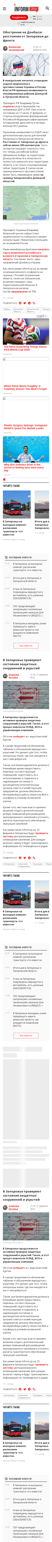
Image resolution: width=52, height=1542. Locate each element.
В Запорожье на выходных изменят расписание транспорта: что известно (14, 528)
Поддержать (19, 17)
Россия (46, 309)
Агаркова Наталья (14, 676)
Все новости (26, 645)
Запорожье (9, 863)
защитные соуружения (23, 865)
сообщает (19, 736)
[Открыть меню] (4, 9)
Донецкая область (18, 310)
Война (7, 309)
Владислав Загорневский (16, 48)
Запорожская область (33, 310)
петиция (21, 1511)
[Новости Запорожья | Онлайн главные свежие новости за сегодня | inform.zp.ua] (26, 8)
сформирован (19, 291)
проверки (37, 863)
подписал (9, 106)
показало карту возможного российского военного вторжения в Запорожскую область (26, 254)
